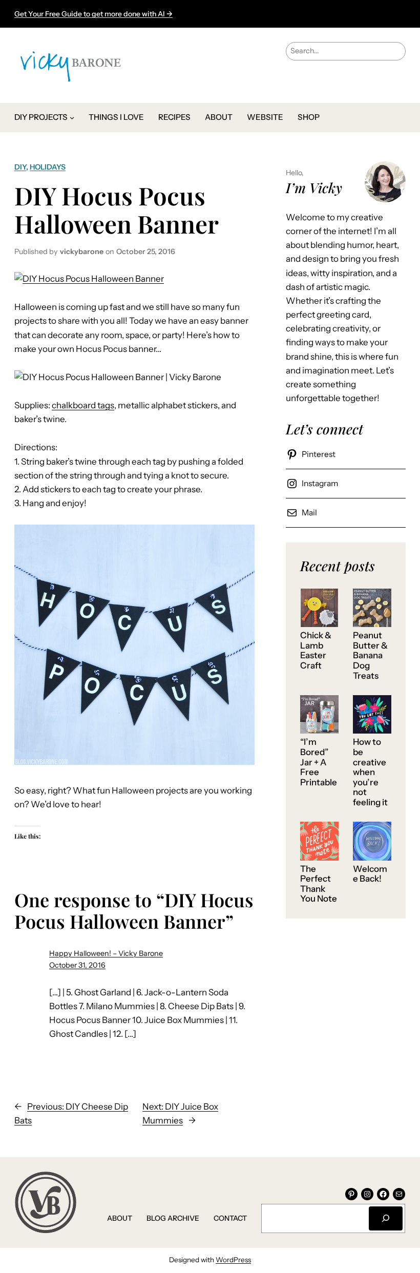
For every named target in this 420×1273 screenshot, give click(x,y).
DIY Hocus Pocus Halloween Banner (116, 209)
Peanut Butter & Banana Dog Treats (370, 655)
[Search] (386, 1218)
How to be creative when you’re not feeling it (370, 772)
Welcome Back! (370, 874)
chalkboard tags (83, 405)
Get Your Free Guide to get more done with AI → (93, 13)
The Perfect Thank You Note (318, 884)
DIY (20, 167)
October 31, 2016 (77, 965)
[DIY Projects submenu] (72, 117)
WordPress (233, 1260)
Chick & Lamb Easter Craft (315, 651)
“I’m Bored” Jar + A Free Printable (318, 762)
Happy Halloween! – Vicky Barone (106, 953)
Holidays (48, 167)
